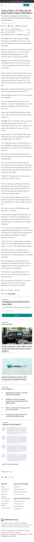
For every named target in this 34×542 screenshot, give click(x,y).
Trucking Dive (17, 508)
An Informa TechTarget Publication (17, 1)
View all (4, 464)
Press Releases (5, 501)
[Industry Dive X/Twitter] (9, 477)
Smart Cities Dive (18, 503)
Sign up (26, 5)
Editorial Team (5, 489)
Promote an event (19, 494)
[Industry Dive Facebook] (5, 477)
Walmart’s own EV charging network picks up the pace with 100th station (17, 401)
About (3, 486)
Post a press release (12, 464)
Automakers (11, 293)
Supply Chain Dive (19, 506)
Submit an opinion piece (20, 492)
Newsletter (4, 494)
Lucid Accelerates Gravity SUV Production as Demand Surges (14, 378)
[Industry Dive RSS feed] (12, 477)
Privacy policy (5, 534)
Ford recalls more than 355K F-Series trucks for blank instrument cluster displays (17, 348)
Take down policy (23, 534)
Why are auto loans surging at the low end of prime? (18, 409)
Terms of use (13, 534)
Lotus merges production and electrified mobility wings (16, 415)
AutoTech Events (6, 508)
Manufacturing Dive (19, 501)
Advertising (17, 486)
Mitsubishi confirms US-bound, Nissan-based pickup (17, 394)
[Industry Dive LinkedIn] (2, 477)
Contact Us (4, 492)
